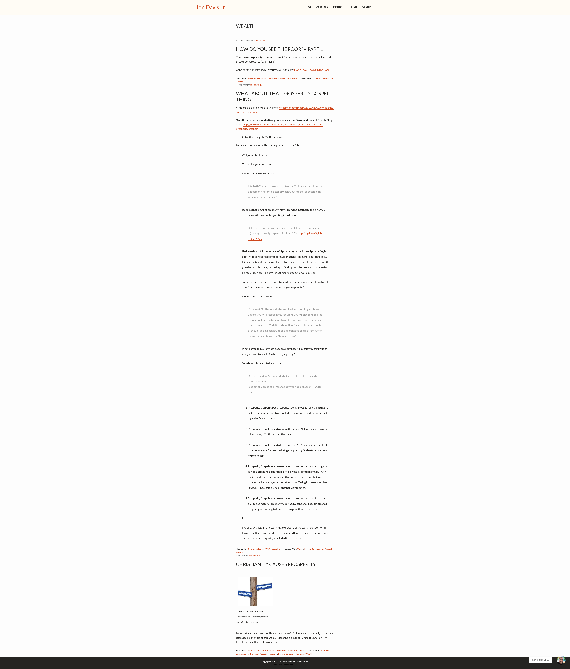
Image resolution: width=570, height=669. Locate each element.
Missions (252, 78)
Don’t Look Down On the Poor (311, 69)
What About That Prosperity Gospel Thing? (282, 96)
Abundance (325, 650)
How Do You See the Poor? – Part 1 (279, 49)
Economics (241, 654)
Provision (300, 654)
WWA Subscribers (288, 78)
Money (300, 549)
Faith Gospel (253, 654)
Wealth (239, 81)
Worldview (274, 78)
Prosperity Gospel (323, 549)
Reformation (262, 78)
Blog (250, 549)
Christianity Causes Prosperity (276, 564)
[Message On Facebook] (561, 660)
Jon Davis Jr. (211, 7)
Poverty (316, 78)
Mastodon (277, 665)
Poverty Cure (327, 78)
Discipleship (258, 549)
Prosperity (309, 549)
